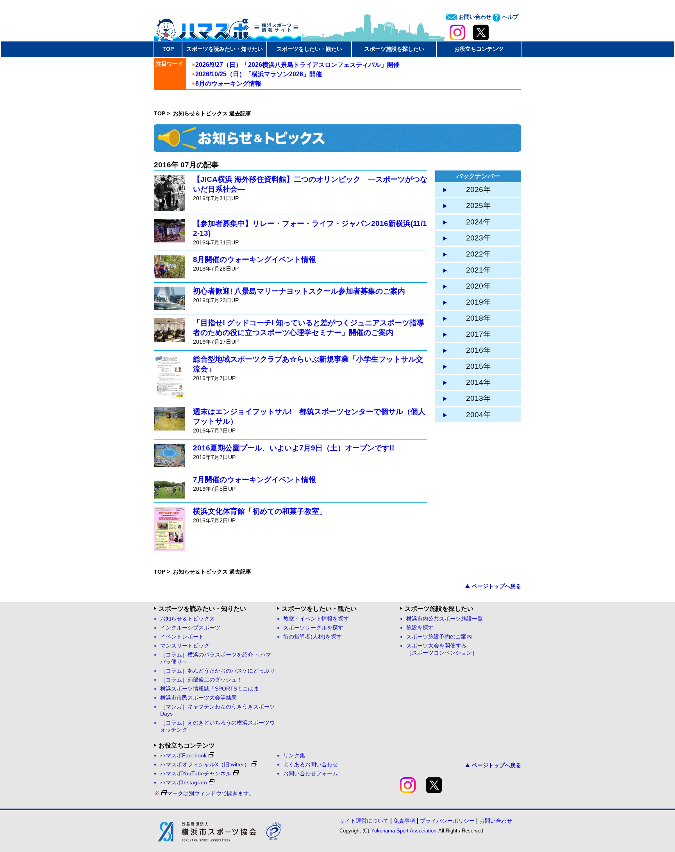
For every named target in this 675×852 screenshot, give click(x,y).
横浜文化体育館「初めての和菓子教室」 (260, 511)
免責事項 (404, 821)
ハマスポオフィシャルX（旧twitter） (205, 765)
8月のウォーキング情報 (228, 83)
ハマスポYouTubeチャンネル (195, 774)
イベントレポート (182, 637)
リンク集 (294, 756)
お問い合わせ (474, 17)
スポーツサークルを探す (313, 628)
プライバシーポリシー (447, 821)
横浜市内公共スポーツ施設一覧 (444, 619)
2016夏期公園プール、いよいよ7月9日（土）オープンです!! (293, 448)
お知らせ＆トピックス (187, 619)
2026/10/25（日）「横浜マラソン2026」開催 (258, 74)
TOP (168, 49)
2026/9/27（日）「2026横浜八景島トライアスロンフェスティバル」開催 (297, 64)
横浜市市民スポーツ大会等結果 (198, 698)
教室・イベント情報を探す (316, 619)
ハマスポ (227, 27)
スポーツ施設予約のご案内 (439, 637)
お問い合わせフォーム (310, 774)
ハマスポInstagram (183, 783)
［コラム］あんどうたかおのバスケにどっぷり (217, 671)
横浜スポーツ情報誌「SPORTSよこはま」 (212, 689)
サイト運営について (364, 821)
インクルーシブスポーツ (190, 628)
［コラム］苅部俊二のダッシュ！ (201, 680)
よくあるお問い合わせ (310, 765)
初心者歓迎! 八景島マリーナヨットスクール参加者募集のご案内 (299, 291)
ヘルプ (509, 17)
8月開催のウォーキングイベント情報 (254, 259)
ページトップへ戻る (496, 586)
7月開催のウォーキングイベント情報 (254, 479)
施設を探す (420, 628)
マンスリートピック (184, 646)
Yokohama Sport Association (403, 831)
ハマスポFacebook (183, 756)
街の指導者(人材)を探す (312, 637)
